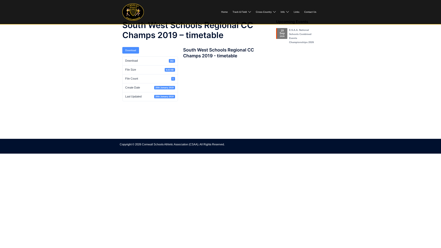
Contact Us (310, 12)
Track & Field (240, 12)
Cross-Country (264, 12)
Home (224, 12)
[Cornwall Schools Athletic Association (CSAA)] (133, 11)
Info (283, 12)
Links (296, 12)
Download (130, 50)
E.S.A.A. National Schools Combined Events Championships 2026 (301, 36)
